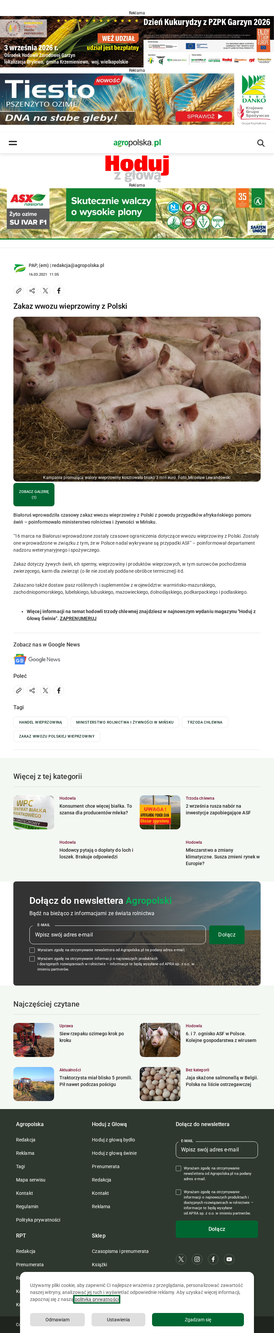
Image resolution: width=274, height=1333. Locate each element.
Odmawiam (57, 1319)
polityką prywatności (97, 1299)
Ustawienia (118, 1319)
